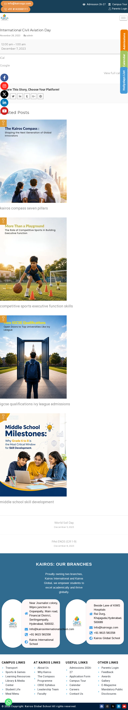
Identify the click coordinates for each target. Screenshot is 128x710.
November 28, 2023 (10, 35)
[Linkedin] (119, 706)
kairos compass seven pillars (24, 208)
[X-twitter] (113, 706)
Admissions (124, 41)
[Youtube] (124, 706)
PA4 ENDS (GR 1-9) (64, 543)
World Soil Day (64, 524)
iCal (2, 57)
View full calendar (116, 73)
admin (30, 35)
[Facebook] (102, 706)
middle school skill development (27, 502)
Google (5, 65)
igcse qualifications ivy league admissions (35, 404)
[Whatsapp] (8, 702)
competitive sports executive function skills (36, 306)
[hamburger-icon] (123, 17)
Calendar (124, 60)
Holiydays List (124, 80)
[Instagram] (107, 706)
